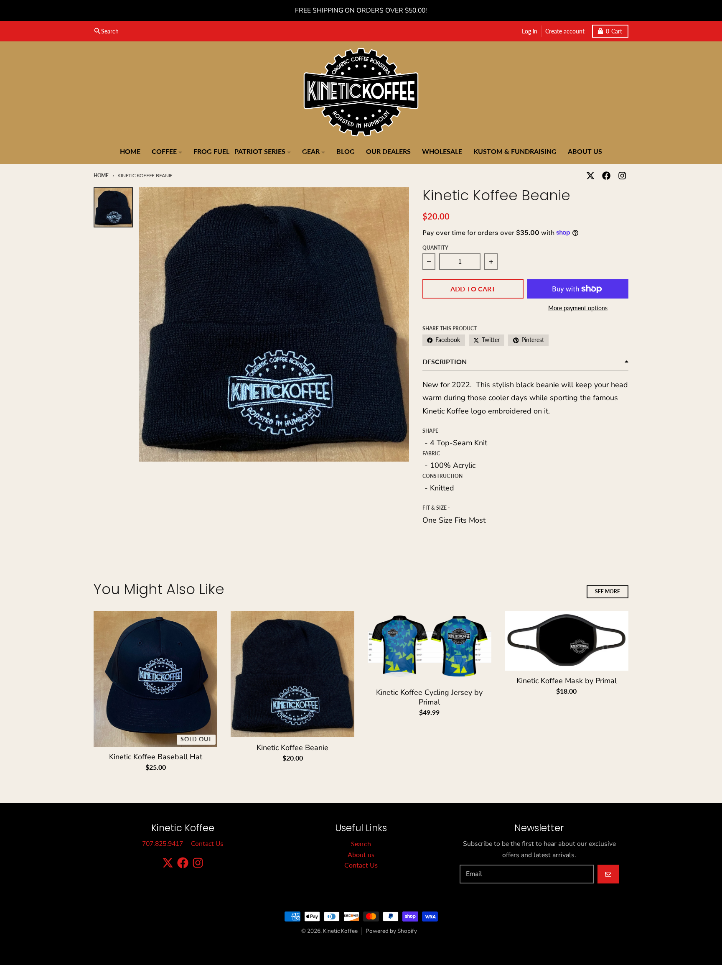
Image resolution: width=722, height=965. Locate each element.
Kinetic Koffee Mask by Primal (566, 681)
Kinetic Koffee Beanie (292, 748)
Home (101, 175)
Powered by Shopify (391, 931)
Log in (529, 31)
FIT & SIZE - (436, 508)
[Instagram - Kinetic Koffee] (622, 175)
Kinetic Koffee (340, 931)
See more (607, 591)
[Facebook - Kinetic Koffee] (606, 175)
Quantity (435, 248)
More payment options (578, 308)
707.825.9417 (162, 843)
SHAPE (430, 431)
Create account (565, 31)
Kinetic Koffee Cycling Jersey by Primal (429, 697)
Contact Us (207, 843)
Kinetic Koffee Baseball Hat (155, 757)
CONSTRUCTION (442, 476)
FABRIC (431, 453)
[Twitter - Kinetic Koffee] (590, 175)
